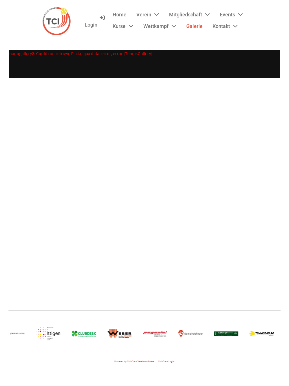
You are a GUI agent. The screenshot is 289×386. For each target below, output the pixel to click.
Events (227, 15)
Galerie (194, 26)
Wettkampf (155, 26)
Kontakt (221, 26)
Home (119, 15)
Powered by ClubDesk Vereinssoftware (134, 361)
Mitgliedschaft (185, 15)
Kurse (119, 26)
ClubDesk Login (166, 361)
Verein (143, 15)
